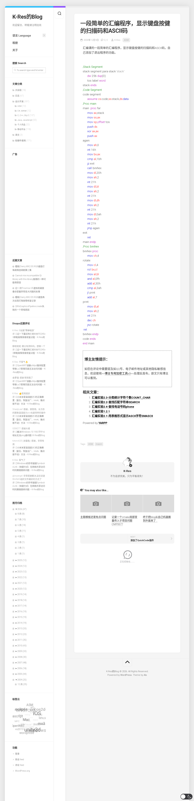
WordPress (126, 675)
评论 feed (19, 765)
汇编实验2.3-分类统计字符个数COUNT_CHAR (121, 397)
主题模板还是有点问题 (93, 517)
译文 (17, 135)
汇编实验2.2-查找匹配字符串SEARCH (116, 402)
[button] (186, 796)
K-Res (117, 40)
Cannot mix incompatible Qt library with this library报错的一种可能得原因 (29, 279)
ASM (19, 106)
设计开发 (19, 101)
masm (99, 444)
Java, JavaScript (24, 120)
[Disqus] (127, 606)
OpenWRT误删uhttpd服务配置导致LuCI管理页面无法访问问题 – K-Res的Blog (29, 368)
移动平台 (21, 129)
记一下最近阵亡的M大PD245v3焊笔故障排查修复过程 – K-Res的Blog (28, 337)
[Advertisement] (29, 204)
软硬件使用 (20, 140)
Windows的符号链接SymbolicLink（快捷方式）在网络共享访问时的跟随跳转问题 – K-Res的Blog (28, 466)
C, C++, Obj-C (23, 115)
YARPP (103, 423)
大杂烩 (18, 90)
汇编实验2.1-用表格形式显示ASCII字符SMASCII (122, 416)
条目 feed (19, 759)
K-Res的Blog (27, 17)
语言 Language (21, 35)
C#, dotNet (22, 111)
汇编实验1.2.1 (101, 411)
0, (106, 40)
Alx (145, 675)
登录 (17, 753)
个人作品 (21, 124)
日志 (17, 95)
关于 (15, 50)
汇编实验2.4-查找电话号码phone (113, 406)
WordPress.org (22, 771)
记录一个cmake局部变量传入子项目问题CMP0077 (124, 521)
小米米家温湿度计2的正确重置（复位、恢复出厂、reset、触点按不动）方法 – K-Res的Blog (28, 400)
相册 (15, 42)
